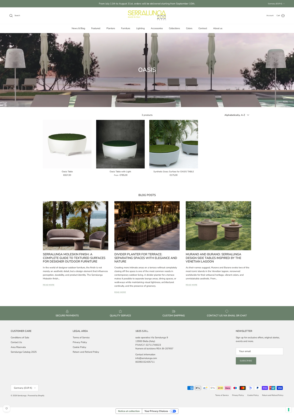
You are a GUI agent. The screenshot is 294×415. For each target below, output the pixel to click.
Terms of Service (81, 337)
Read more (49, 285)
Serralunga (22, 395)
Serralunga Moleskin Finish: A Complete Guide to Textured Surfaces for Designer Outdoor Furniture (74, 258)
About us (217, 28)
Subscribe (246, 360)
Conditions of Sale (20, 337)
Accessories (157, 28)
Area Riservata (18, 347)
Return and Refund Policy (86, 351)
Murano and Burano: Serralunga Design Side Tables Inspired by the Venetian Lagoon (213, 258)
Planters (110, 28)
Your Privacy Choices (156, 411)
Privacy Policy (80, 342)
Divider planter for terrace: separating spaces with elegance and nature (145, 258)
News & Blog (78, 28)
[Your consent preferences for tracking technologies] (289, 410)
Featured (95, 28)
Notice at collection (129, 411)
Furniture (125, 28)
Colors (189, 28)
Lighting (140, 28)
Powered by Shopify (36, 395)
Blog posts (147, 195)
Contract (202, 28)
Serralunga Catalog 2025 (24, 351)
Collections (174, 28)
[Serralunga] (147, 15)
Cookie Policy (79, 347)
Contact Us (16, 342)
